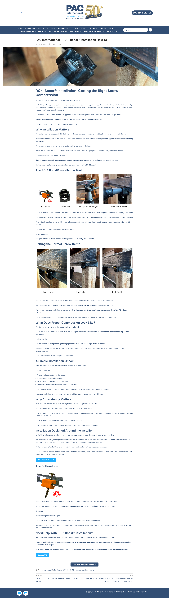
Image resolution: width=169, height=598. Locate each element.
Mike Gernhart (42, 44)
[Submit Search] (150, 29)
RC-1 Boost (67, 570)
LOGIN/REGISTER (142, 13)
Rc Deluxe (58, 570)
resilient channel (88, 570)
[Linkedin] (25, 593)
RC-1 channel (76, 570)
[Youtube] (19, 593)
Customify (142, 592)
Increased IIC (48, 570)
